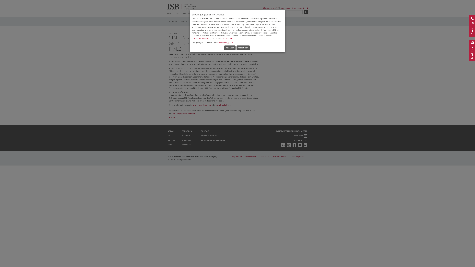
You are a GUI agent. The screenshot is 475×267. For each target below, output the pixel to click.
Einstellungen (225, 42)
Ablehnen (230, 47)
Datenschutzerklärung (201, 38)
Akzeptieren (243, 47)
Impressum (227, 38)
